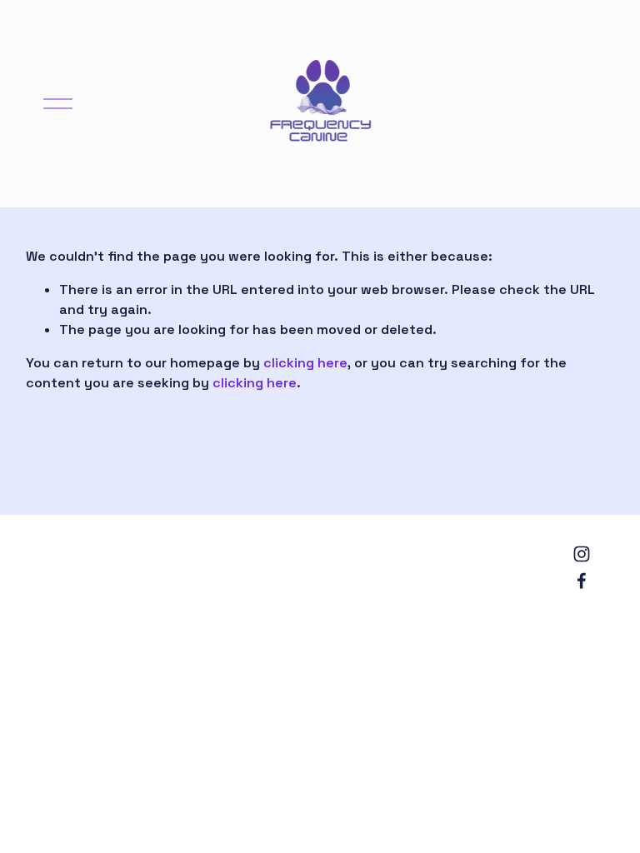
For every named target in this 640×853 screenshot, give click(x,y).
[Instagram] (581, 554)
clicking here (305, 363)
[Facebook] (581, 580)
